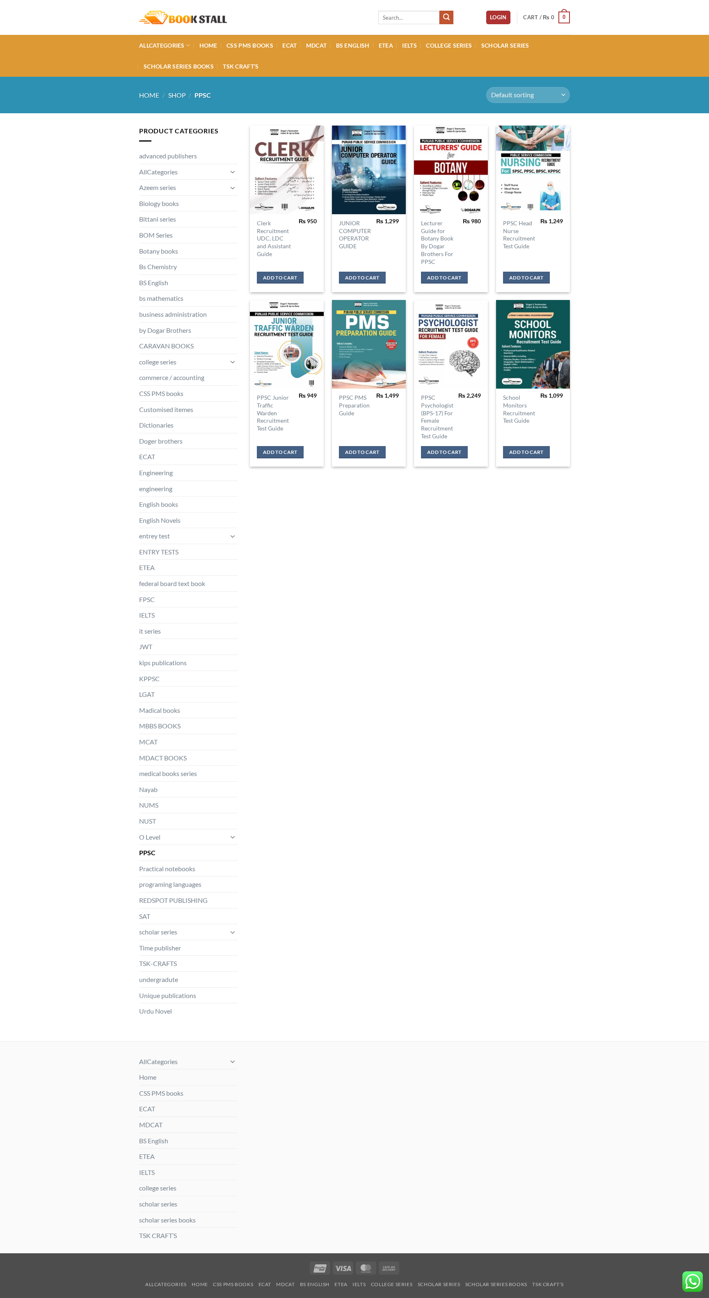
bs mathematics (161, 298)
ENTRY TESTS (158, 552)
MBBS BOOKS (160, 726)
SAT (144, 916)
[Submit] (446, 18)
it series (150, 631)
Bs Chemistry (158, 266)
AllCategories (162, 45)
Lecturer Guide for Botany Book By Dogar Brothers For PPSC (437, 242)
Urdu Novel (155, 1011)
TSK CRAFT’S (240, 66)
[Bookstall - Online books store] (252, 17)
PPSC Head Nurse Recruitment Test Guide (519, 235)
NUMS (148, 805)
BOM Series (156, 235)
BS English (353, 45)
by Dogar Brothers (165, 330)
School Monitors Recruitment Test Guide (519, 409)
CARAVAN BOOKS (166, 346)
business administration (173, 314)
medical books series (168, 773)
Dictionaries (156, 425)
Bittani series (157, 219)
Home (208, 45)
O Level (149, 837)
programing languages (170, 884)
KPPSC (149, 678)
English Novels (160, 520)
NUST (147, 821)
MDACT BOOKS (163, 758)
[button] (498, 17)
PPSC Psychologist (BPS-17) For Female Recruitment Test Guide (437, 417)
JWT (145, 646)
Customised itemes (166, 409)
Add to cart (280, 277)
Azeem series (157, 187)
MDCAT (316, 45)
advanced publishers (168, 156)
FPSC (147, 599)
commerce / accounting (171, 377)
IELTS (409, 45)
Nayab (148, 789)
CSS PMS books (249, 45)
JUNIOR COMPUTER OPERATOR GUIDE (355, 235)
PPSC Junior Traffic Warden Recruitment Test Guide (273, 413)
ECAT (289, 45)
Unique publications (167, 995)
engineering (155, 488)
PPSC (147, 852)
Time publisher (160, 948)
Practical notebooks (167, 868)
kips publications (163, 662)
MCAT (148, 742)
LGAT (147, 694)
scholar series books (179, 66)
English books (158, 504)
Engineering (156, 472)
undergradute (158, 979)
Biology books (159, 203)
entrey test (154, 536)
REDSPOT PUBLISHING (173, 900)
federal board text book (172, 583)
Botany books (158, 251)
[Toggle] (233, 171)
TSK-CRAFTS (158, 963)
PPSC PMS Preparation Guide (354, 405)
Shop (177, 95)
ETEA (386, 45)
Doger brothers (161, 441)
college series (449, 45)
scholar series (505, 45)
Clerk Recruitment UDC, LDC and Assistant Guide (274, 238)
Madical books (159, 710)
